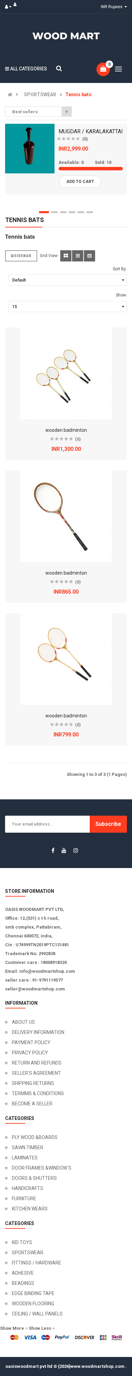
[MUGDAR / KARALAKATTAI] (29, 148)
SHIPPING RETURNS (33, 1083)
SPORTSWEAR (40, 94)
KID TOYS (22, 1242)
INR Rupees (113, 6)
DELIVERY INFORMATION (38, 1032)
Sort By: (120, 269)
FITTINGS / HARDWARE (36, 1262)
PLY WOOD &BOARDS (35, 1137)
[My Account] (10, 6)
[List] (77, 255)
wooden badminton (66, 430)
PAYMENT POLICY (31, 1042)
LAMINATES (25, 1157)
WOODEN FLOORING (33, 1303)
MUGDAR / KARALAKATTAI (91, 131)
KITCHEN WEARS (30, 1208)
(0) (85, 139)
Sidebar (22, 256)
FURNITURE (24, 1198)
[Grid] (65, 255)
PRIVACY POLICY (30, 1052)
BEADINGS (23, 1283)
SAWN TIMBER (27, 1147)
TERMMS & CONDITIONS (38, 1093)
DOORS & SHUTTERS (34, 1178)
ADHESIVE (23, 1273)
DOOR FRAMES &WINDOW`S (41, 1168)
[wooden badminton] (66, 373)
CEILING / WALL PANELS (37, 1313)
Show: (121, 295)
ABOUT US (23, 1022)
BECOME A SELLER (32, 1103)
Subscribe (108, 824)
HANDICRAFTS (27, 1188)
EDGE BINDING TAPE (33, 1293)
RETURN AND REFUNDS (37, 1063)
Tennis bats (78, 94)
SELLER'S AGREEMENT (36, 1073)
